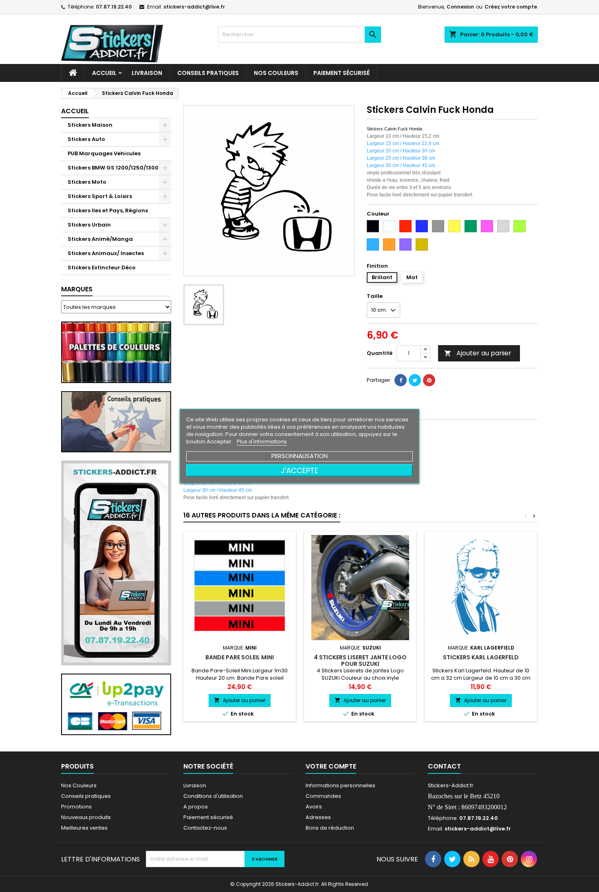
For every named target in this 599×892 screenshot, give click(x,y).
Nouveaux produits (86, 817)
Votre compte (331, 766)
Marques (76, 289)
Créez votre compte (510, 6)
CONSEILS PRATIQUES (208, 73)
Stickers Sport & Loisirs (100, 196)
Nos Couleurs (276, 73)
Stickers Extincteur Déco (102, 267)
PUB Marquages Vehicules (104, 153)
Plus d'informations (262, 441)
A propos (195, 807)
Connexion (460, 6)
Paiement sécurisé (341, 73)
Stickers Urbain (89, 225)
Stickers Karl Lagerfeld (481, 657)
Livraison (147, 73)
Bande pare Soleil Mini (239, 657)
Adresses (318, 817)
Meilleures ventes (84, 828)
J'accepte (299, 470)
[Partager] (400, 380)
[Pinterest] (429, 380)
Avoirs (314, 807)
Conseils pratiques (86, 796)
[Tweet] (415, 380)
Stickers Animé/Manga (100, 239)
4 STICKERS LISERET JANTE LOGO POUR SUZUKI (360, 660)
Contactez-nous (205, 828)
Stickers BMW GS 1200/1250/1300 (113, 168)
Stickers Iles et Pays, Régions (108, 210)
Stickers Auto (86, 139)
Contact (444, 766)
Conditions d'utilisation (213, 796)
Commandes (323, 796)
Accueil (104, 73)
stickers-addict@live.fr (194, 6)
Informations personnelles (340, 785)
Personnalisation (299, 455)
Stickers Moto (87, 182)
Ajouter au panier (477, 353)
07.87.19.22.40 (114, 6)
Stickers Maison (90, 125)
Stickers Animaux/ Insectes (106, 253)
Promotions (76, 807)
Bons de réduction (330, 828)
